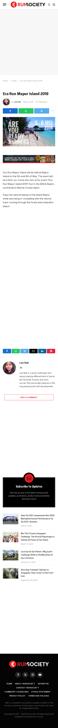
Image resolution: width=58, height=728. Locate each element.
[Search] (53, 4)
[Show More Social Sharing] (52, 111)
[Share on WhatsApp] (25, 111)
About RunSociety (25, 684)
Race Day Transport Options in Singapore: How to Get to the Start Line (37, 573)
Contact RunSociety (27, 688)
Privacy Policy (17, 696)
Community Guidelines (17, 692)
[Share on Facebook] (10, 111)
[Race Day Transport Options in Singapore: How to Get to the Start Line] (10, 573)
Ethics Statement (41, 692)
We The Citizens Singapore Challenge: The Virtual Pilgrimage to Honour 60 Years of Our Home (37, 537)
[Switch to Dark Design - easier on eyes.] (49, 4)
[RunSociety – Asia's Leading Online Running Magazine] (28, 4)
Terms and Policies (38, 696)
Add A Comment (29, 397)
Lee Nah (17, 102)
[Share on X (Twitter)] (41, 111)
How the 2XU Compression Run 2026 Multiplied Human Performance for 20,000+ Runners (37, 519)
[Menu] (4, 4)
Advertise (43, 684)
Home (9, 684)
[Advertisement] (29, 42)
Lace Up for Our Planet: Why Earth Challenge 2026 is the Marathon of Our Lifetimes (37, 555)
